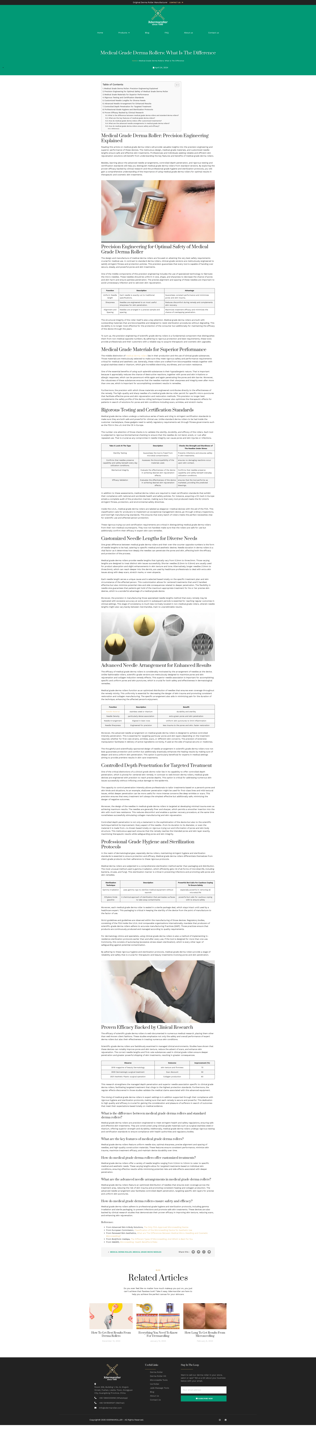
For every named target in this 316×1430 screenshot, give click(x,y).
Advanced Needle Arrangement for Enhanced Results (128, 104)
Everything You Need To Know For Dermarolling (158, 1334)
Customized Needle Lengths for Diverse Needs (125, 100)
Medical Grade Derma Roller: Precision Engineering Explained (131, 88)
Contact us (213, 33)
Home (100, 33)
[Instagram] (220, 1420)
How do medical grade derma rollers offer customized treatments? (135, 121)
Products (122, 33)
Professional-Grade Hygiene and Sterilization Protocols (129, 109)
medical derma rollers (136, 356)
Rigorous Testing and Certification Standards (124, 98)
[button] (193, 1252)
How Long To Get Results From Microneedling (205, 1334)
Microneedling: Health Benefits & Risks (138, 1242)
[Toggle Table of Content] (176, 85)
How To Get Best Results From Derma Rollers (111, 1334)
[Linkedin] (226, 1420)
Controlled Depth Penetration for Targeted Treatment (127, 107)
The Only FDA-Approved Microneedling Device (166, 1227)
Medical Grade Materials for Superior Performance (126, 95)
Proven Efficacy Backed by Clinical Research (124, 113)
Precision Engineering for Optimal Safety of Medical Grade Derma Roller (136, 91)
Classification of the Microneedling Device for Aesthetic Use (163, 1230)
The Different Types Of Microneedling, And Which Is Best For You (162, 1239)
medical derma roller (121, 1252)
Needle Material (113, 712)
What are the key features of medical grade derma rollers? (132, 118)
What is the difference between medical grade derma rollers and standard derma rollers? (143, 115)
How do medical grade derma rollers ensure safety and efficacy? (134, 126)
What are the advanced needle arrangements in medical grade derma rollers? (139, 123)
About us (188, 33)
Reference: (115, 128)
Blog (147, 33)
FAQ (167, 33)
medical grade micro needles (147, 1252)
